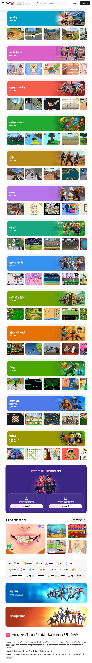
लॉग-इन (75, 3)
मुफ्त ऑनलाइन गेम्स (76, 654)
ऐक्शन (83, 642)
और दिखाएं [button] (8, 658)
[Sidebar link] (3, 3)
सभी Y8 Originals (79, 520)
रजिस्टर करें (85, 3)
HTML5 (40, 654)
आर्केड (8, 645)
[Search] (37, 3)
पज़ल (13, 645)
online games (31, 642)
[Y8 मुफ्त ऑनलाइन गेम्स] (10, 3)
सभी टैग (79, 576)
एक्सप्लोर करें (26, 506)
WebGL (49, 654)
